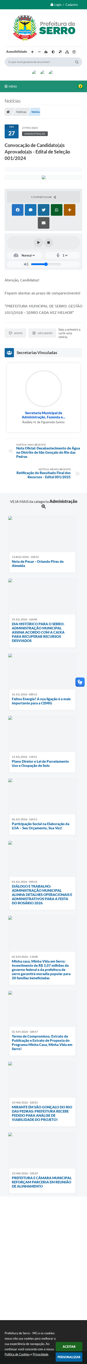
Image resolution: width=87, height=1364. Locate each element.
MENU (13, 86)
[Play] (38, 242)
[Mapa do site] (67, 52)
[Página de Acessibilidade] (74, 52)
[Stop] (48, 242)
